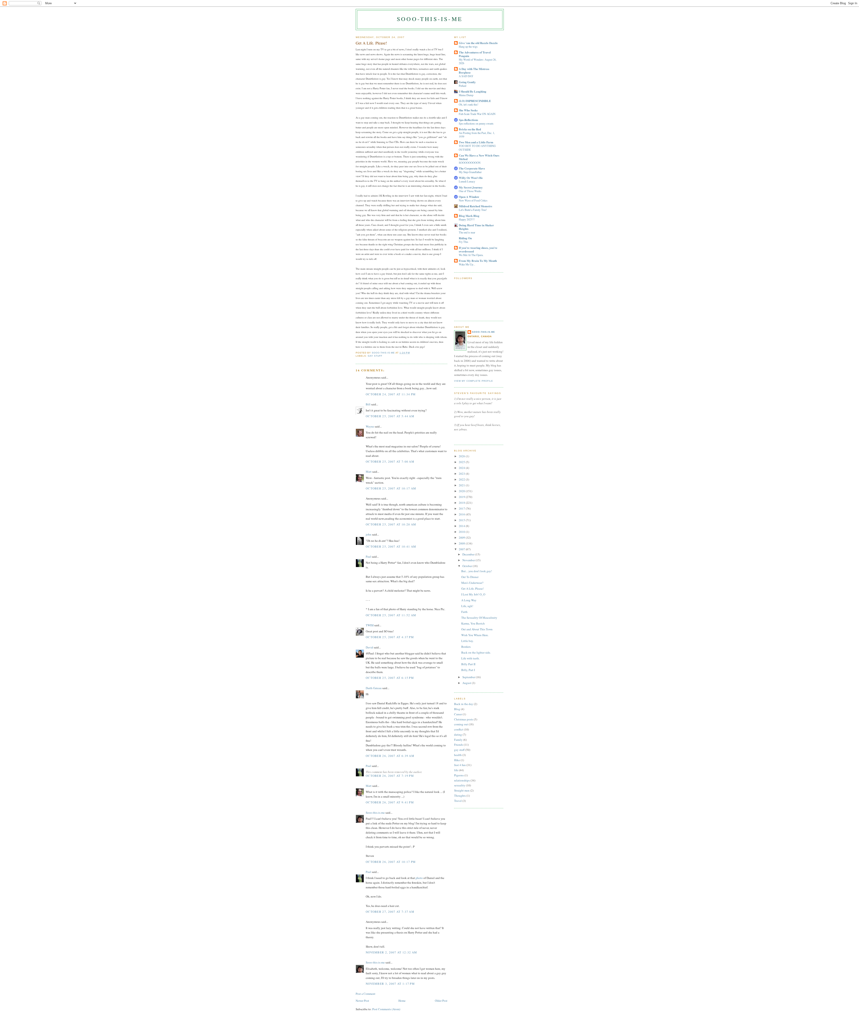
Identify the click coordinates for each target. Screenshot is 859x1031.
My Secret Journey (471, 187)
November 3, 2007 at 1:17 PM (390, 984)
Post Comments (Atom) (386, 1009)
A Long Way (468, 600)
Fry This (463, 241)
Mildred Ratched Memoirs (475, 206)
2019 (462, 497)
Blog (457, 709)
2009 (462, 538)
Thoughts (460, 796)
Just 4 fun (460, 765)
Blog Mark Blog (469, 216)
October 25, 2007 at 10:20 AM (391, 524)
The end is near (467, 232)
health (458, 755)
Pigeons (459, 775)
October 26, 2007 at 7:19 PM (390, 776)
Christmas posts (463, 719)
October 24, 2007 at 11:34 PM (391, 394)
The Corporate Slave (472, 168)
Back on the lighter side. (476, 652)
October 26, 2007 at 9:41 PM (390, 802)
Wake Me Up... (467, 264)
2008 (462, 543)
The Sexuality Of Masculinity (479, 618)
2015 (462, 520)
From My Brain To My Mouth (478, 260)
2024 (462, 468)
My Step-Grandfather (470, 172)
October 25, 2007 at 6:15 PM (390, 678)
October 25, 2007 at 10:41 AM (391, 546)
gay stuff (375, 356)
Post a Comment (365, 994)
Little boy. (467, 641)
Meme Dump (466, 95)
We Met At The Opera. (471, 255)
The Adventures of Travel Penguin (475, 54)
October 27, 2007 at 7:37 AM (390, 912)
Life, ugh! (467, 606)
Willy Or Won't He (471, 178)
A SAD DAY (466, 76)
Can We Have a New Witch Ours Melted (479, 157)
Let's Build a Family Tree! (473, 210)
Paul (368, 557)
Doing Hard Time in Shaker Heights (476, 227)
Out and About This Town (477, 629)
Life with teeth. (470, 658)
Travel (458, 801)
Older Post (441, 1001)
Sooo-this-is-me (430, 19)
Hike (457, 760)
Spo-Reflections (468, 120)
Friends (458, 745)
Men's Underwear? (472, 583)
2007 (462, 549)
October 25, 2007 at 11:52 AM (391, 615)
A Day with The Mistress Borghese (474, 70)
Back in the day (463, 704)
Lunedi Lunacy (467, 181)
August (467, 683)
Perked (462, 85)
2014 (462, 526)
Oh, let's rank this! (468, 104)
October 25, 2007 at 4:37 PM (390, 637)
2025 (462, 462)
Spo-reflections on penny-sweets (476, 123)
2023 (462, 474)
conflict (458, 729)
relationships (462, 780)
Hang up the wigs (468, 46)
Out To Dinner (469, 577)
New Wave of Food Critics (473, 200)
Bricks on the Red (470, 129)
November (469, 560)
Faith (464, 612)
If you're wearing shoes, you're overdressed (478, 249)
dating (458, 734)
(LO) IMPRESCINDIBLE (475, 101)
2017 (462, 508)
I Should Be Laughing (472, 91)
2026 (462, 456)
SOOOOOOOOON (470, 162)
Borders (466, 647)
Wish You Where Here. (475, 635)
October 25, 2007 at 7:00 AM (390, 461)
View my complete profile (473, 381)
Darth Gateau (374, 688)
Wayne (370, 426)
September (469, 677)
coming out (461, 724)
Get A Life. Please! (472, 588)
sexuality (459, 785)
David (369, 647)
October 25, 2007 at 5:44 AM (390, 416)
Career (458, 714)
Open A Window (469, 197)
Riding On (465, 238)
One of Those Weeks (470, 191)
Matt (369, 472)
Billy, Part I (468, 670)
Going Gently (467, 82)
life (456, 770)
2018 (462, 503)
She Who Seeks (468, 110)
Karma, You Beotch (473, 623)
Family (458, 740)
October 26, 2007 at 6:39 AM (390, 756)
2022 (462, 479)
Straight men (462, 790)
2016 (462, 514)
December (468, 554)
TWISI (370, 625)
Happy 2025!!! (467, 219)
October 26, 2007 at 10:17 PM (391, 862)
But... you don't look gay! (476, 571)
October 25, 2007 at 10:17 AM (391, 488)
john (368, 534)
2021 (462, 485)
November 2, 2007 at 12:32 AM (391, 952)
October (467, 566)
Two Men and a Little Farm (476, 142)
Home (402, 1001)
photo (419, 878)
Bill (368, 404)
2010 (462, 532)
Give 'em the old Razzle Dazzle (478, 43)
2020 (462, 491)
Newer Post (362, 1001)
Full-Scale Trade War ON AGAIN (477, 114)
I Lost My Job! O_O (473, 594)
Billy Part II (468, 664)
